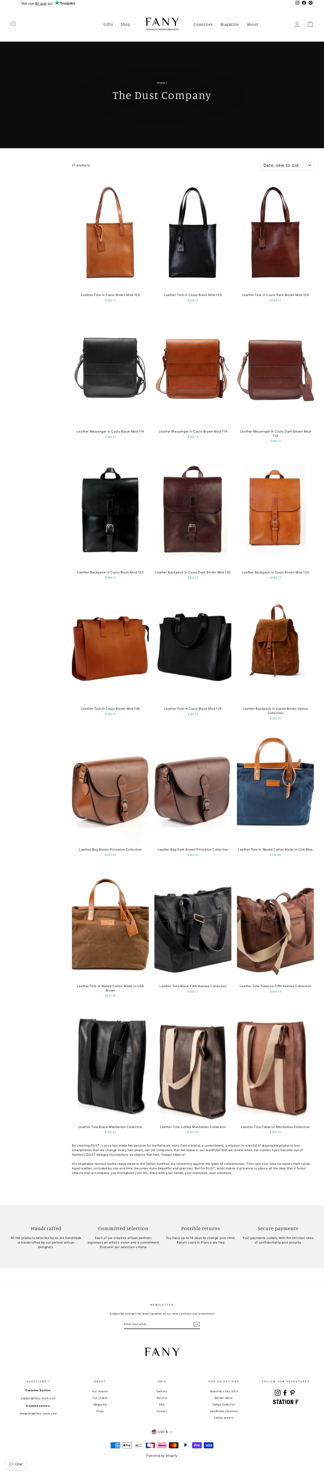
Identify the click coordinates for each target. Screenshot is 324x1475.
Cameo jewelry (224, 1417)
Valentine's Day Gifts (224, 1391)
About (252, 24)
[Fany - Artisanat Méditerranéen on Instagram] (278, 1393)
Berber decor (224, 1397)
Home (161, 82)
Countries (203, 24)
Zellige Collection (223, 1404)
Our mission (100, 1391)
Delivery (162, 1391)
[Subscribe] (196, 1324)
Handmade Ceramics (224, 1411)
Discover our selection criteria (123, 1247)
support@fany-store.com (38, 1398)
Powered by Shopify (162, 1455)
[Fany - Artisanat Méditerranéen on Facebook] (285, 1393)
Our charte (100, 1397)
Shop (125, 24)
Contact (161, 1411)
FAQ (162, 1404)
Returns (162, 1397)
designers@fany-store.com (38, 1413)
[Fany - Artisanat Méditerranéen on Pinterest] (292, 1393)
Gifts (108, 24)
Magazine (229, 24)
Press (100, 1411)
